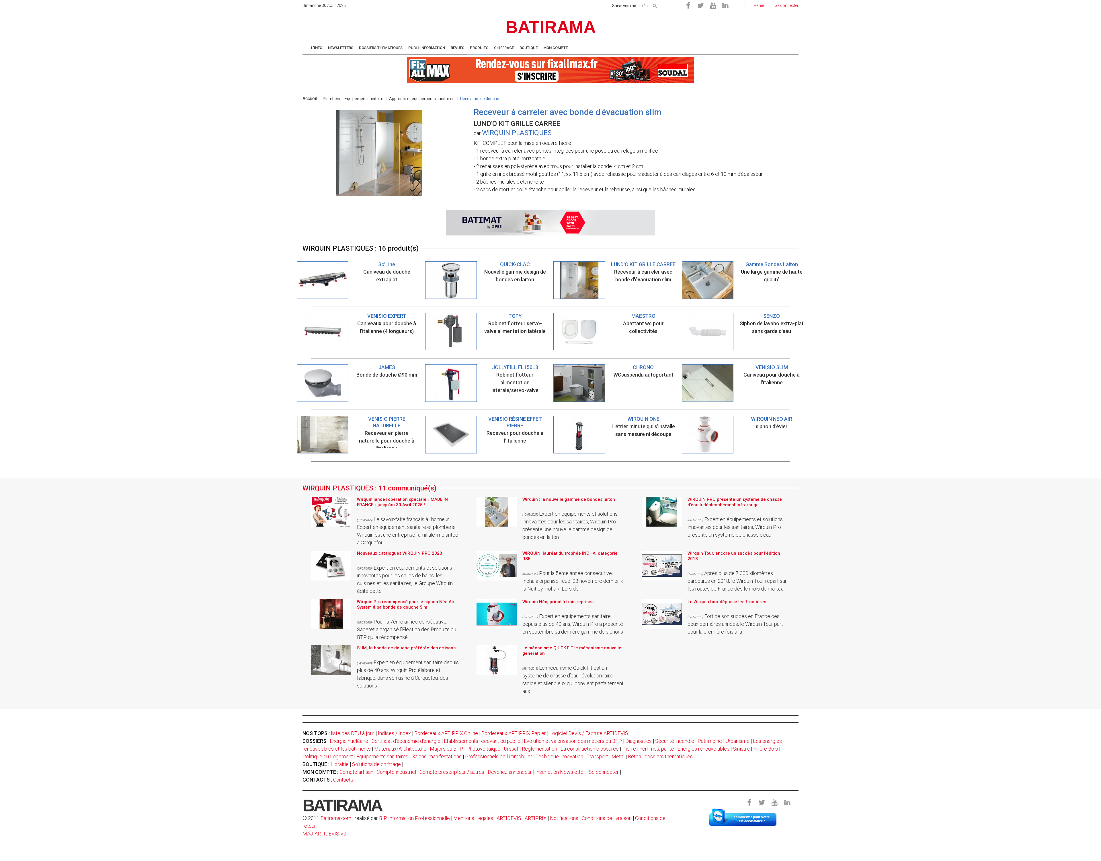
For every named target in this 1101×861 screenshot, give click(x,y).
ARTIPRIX (535, 818)
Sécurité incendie (674, 741)
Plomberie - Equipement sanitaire (353, 98)
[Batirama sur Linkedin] (725, 5)
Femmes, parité (656, 749)
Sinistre (741, 749)
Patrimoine (710, 741)
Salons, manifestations (437, 756)
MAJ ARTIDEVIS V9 (324, 834)
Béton (634, 756)
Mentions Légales (473, 818)
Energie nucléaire (349, 741)
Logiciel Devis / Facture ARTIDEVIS (588, 733)
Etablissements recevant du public (482, 741)
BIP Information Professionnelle (414, 818)
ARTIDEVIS (509, 818)
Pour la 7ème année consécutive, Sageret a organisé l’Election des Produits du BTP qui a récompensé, (406, 629)
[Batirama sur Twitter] (700, 5)
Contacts (343, 780)
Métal (618, 756)
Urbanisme (737, 741)
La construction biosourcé (590, 749)
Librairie (340, 764)
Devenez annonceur (510, 772)
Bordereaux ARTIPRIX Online (446, 733)
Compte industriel (396, 772)
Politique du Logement (327, 756)
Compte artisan (356, 772)
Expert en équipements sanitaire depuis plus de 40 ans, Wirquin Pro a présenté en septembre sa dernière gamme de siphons (572, 624)
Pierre (629, 749)
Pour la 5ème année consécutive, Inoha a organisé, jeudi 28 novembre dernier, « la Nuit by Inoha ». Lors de (572, 581)
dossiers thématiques (669, 756)
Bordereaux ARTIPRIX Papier (513, 733)
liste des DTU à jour (352, 733)
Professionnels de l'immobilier (498, 756)
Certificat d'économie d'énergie (406, 741)
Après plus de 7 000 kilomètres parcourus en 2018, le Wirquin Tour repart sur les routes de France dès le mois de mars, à (737, 581)
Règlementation (539, 749)
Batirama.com (336, 818)
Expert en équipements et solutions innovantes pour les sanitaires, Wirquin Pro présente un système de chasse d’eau (735, 527)
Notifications (564, 818)
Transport (597, 756)
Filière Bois (765, 749)
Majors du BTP (446, 749)
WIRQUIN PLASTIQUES (517, 133)
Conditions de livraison (607, 818)
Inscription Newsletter (560, 772)
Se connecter (604, 772)
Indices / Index (394, 733)
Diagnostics (638, 741)
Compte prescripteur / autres (451, 772)
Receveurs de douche (479, 98)
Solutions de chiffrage (376, 764)
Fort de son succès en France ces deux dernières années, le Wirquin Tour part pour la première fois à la (735, 624)
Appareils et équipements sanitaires (421, 98)
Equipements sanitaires (382, 756)
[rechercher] (654, 5)
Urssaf (511, 749)
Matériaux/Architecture (400, 749)
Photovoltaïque (483, 749)
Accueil (309, 98)
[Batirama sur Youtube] (713, 5)
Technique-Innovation (559, 756)
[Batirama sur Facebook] (688, 5)
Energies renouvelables (703, 749)
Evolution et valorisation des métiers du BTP (573, 741)
